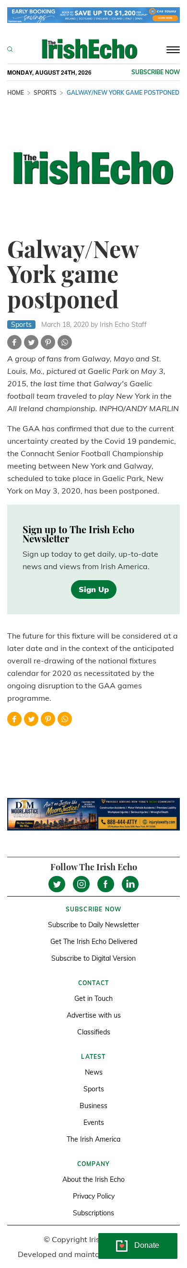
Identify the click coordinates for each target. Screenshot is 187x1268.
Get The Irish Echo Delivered (93, 941)
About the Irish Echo (93, 1179)
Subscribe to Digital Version (93, 958)
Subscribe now (155, 72)
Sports (45, 92)
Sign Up (94, 589)
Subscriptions (93, 1213)
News (94, 1072)
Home (15, 92)
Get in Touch (93, 998)
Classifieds (93, 1032)
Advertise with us (94, 1015)
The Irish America (93, 1139)
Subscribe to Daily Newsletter (93, 924)
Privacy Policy (94, 1196)
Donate (146, 1245)
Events (93, 1122)
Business (93, 1105)
